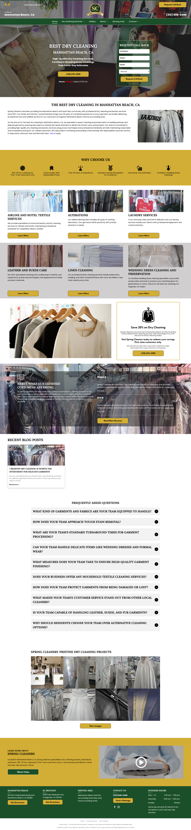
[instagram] (118, 807)
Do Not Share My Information (78, 824)
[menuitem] (55, 21)
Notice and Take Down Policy (107, 824)
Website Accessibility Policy (124, 824)
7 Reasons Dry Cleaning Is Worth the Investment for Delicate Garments (30, 470)
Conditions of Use (93, 824)
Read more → (14, 484)
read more (169, 387)
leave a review (46, 399)
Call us (52, 133)
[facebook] (114, 807)
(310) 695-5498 (176, 15)
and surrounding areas (87, 801)
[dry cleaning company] (36, 455)
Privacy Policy (63, 824)
